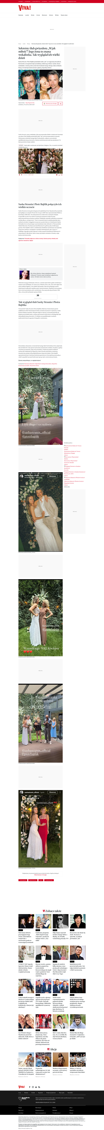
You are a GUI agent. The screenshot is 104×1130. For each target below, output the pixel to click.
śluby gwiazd (23, 880)
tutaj (31, 1128)
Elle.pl (71, 1107)
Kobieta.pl (55, 1110)
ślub (41, 880)
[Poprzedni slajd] (19, 1059)
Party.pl (20, 1107)
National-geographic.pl (40, 1113)
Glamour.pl (20, 1110)
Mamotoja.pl (38, 1107)
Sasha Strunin (33, 880)
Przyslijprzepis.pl (56, 1113)
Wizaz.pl (71, 1110)
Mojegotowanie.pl (39, 1110)
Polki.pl (54, 1107)
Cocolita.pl (20, 1113)
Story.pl (71, 1113)
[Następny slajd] (85, 1059)
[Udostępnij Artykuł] (61, 103)
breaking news (49, 880)
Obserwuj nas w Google (51, 103)
